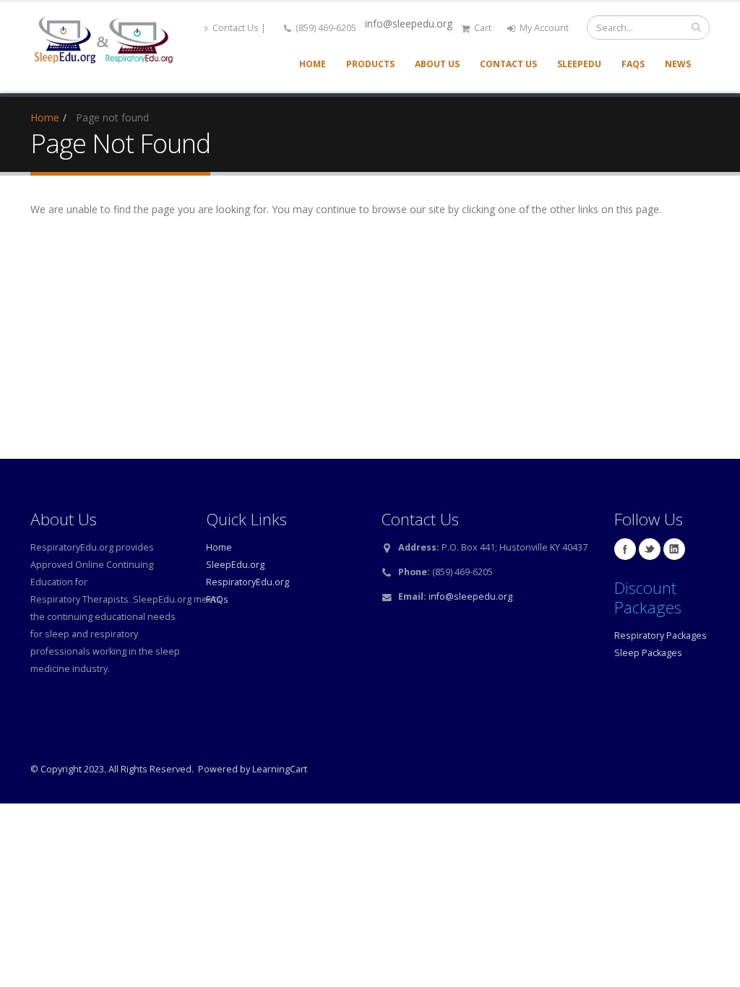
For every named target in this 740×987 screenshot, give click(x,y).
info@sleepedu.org (470, 596)
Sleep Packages (648, 653)
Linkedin (674, 549)
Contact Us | (240, 28)
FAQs (633, 64)
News (678, 64)
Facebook (625, 549)
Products (370, 64)
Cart (482, 28)
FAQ (214, 599)
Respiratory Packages (660, 635)
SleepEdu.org (235, 565)
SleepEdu (579, 64)
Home (312, 64)
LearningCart (279, 769)
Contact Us (508, 64)
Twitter (650, 549)
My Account (544, 28)
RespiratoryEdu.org (247, 582)
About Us (437, 64)
